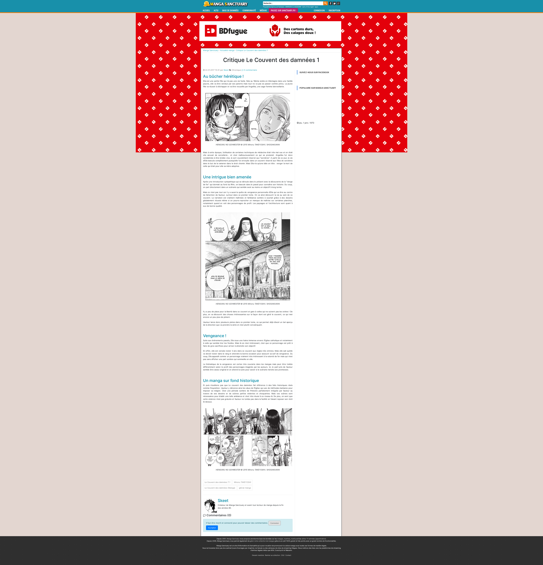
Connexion (319, 10)
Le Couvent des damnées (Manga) (220, 488)
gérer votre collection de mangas (262, 541)
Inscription (334, 10)
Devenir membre (258, 555)
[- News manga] (318, 106)
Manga (225, 4)
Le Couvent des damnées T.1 (217, 482)
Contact (288, 555)
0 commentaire (250, 70)
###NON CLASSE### (293, 7)
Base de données (230, 10)
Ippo (316, 7)
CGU (282, 555)
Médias (263, 10)
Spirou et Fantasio (278, 7)
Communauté (249, 10)
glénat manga (245, 488)
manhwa (287, 539)
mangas (280, 539)
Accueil (206, 10)
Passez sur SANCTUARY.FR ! (283, 10)
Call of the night (308, 7)
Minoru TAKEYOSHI (242, 482)
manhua (294, 539)
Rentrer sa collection (272, 555)
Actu (216, 10)
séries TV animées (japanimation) (314, 539)
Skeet (226, 70)
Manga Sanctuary (233, 539)
